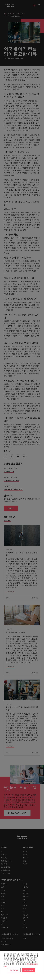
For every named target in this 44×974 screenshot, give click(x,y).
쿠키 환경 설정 (14, 970)
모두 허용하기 (28, 970)
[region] (22, 962)
